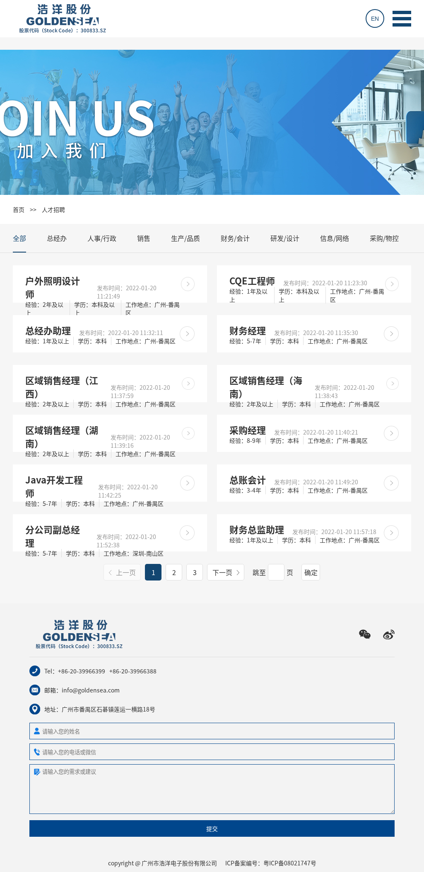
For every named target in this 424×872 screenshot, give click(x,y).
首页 (18, 209)
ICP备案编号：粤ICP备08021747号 (270, 863)
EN (375, 18)
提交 (212, 828)
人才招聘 (53, 209)
